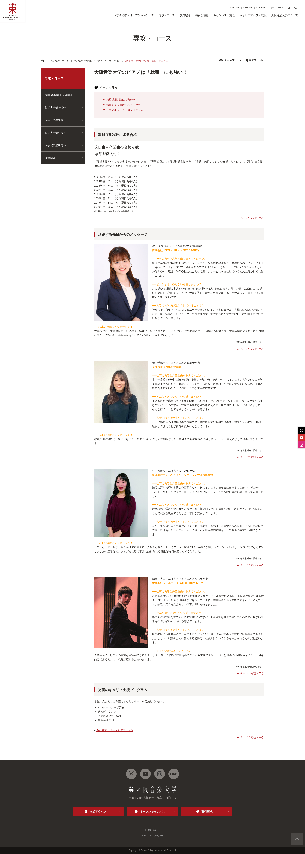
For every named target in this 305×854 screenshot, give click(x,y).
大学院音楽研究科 (55, 145)
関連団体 (50, 157)
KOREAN (260, 8)
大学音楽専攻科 (54, 120)
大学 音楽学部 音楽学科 (59, 95)
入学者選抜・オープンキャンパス (134, 15)
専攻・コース (167, 15)
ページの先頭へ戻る (252, 218)
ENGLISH (235, 8)
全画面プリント (230, 61)
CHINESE (247, 8)
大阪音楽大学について (284, 15)
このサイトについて (152, 836)
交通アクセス (98, 811)
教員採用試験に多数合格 (120, 99)
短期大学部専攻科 (55, 132)
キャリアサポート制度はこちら (114, 730)
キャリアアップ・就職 (253, 15)
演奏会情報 (201, 15)
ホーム (49, 61)
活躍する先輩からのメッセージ (124, 104)
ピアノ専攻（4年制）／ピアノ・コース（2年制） (96, 61)
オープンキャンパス (152, 811)
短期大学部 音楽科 (56, 107)
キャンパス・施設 (224, 15)
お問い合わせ (152, 830)
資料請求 (207, 811)
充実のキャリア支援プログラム (124, 110)
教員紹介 (185, 15)
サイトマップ (277, 8)
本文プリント (254, 61)
